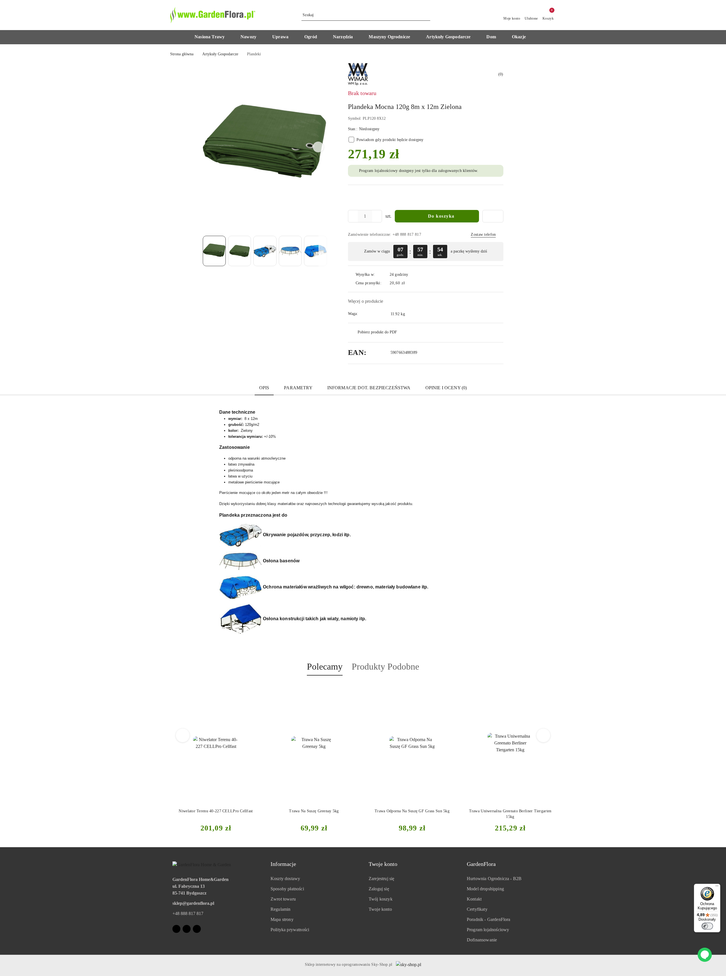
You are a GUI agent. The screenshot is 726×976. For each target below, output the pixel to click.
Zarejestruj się (381, 878)
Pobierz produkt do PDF (377, 332)
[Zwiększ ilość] (377, 216)
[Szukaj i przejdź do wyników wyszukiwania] (426, 15)
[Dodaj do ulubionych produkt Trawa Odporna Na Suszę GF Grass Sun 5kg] (353, 689)
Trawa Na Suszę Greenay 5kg (215, 811)
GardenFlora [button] (481, 864)
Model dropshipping (485, 888)
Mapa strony (282, 919)
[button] (212, 37)
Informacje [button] (283, 864)
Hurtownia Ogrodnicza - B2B (494, 878)
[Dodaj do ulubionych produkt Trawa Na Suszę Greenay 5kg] (255, 689)
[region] (425, 251)
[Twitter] (197, 929)
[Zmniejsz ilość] (352, 216)
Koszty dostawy (285, 878)
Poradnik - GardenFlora (488, 919)
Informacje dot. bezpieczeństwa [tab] (369, 387)
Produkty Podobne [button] (385, 666)
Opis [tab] (264, 387)
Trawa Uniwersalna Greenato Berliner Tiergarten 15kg (412, 814)
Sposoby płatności (287, 888)
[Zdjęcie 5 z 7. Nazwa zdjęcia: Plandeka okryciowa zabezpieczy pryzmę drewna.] (315, 251)
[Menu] (717, 887)
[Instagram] (187, 929)
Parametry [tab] (298, 387)
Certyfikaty (477, 909)
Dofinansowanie (482, 939)
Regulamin (280, 909)
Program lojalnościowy (488, 929)
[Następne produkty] (543, 735)
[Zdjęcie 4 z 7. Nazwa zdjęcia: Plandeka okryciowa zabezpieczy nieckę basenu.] (290, 251)
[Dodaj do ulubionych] (492, 216)
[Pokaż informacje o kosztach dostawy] (409, 283)
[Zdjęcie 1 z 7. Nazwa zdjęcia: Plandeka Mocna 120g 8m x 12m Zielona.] (214, 251)
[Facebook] (176, 929)
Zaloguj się (379, 888)
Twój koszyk (380, 899)
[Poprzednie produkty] (182, 735)
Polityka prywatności (290, 929)
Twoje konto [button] (383, 864)
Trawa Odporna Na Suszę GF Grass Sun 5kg (314, 811)
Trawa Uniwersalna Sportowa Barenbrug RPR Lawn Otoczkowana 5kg (510, 814)
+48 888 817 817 (187, 913)
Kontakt (474, 899)
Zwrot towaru (283, 899)
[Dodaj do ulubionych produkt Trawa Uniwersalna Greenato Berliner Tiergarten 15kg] (451, 689)
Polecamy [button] (325, 666)
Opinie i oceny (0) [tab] (446, 387)
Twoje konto (380, 909)
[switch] (707, 926)
